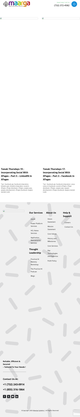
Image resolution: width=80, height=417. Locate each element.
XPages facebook (21, 190)
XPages (21, 188)
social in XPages (61, 186)
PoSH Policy (52, 261)
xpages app (28, 188)
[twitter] (8, 396)
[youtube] (12, 396)
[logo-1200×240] (16, 2)
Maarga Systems (38, 410)
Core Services (53, 246)
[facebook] (4, 396)
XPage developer (12, 188)
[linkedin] (16, 396)
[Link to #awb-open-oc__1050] (74, 4)
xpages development (8, 190)
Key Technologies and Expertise (53, 253)
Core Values (52, 234)
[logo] (13, 211)
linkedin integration (16, 186)
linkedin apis (5, 186)
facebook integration (21, 184)
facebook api (9, 184)
